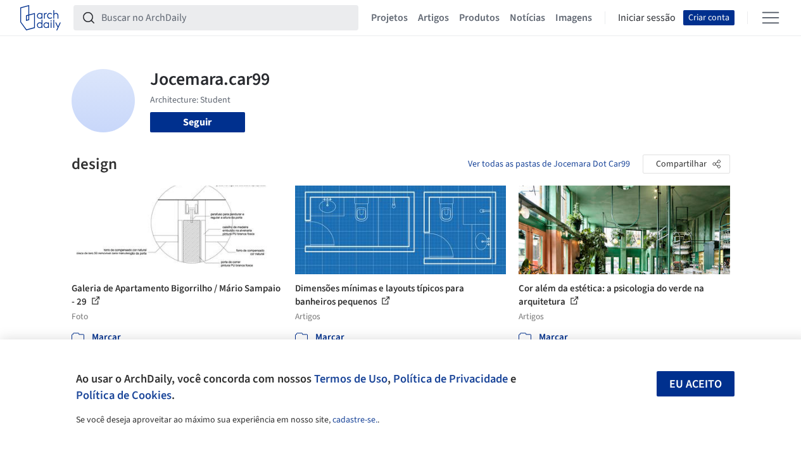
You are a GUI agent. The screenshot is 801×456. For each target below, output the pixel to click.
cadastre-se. (354, 420)
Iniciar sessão (647, 18)
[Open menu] (770, 18)
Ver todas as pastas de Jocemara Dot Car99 (549, 164)
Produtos (479, 18)
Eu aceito (695, 384)
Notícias (527, 18)
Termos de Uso (351, 378)
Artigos (433, 18)
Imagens (573, 18)
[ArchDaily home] (40, 17)
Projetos (389, 18)
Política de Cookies (124, 395)
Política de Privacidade (450, 378)
